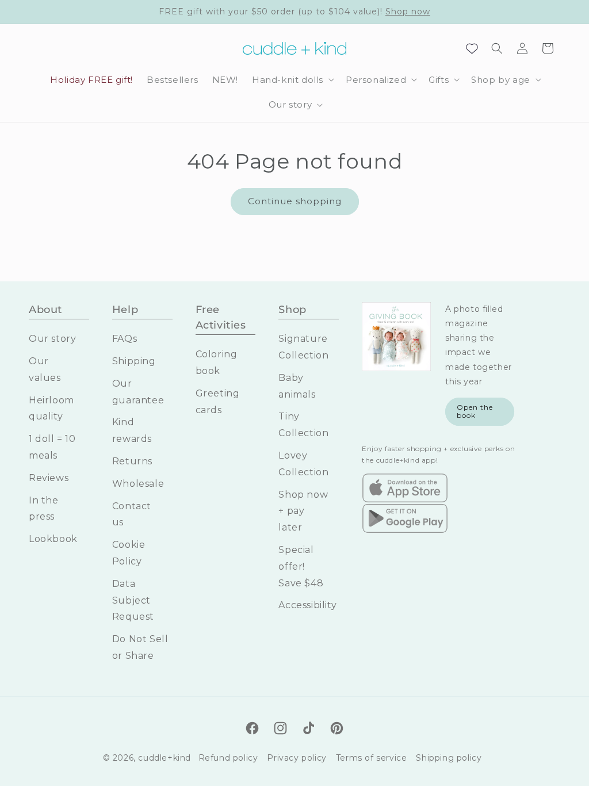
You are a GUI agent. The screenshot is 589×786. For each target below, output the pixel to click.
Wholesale (138, 483)
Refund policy (228, 758)
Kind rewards (132, 430)
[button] (292, 80)
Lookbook (53, 538)
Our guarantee (138, 392)
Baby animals (296, 386)
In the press (44, 508)
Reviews (48, 477)
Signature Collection (303, 347)
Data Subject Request (133, 600)
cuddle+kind (164, 758)
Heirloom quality (51, 408)
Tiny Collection (303, 424)
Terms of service (371, 758)
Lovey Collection (303, 464)
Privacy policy (296, 758)
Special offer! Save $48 (300, 566)
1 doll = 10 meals (52, 447)
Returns (132, 461)
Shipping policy (448, 758)
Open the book (475, 411)
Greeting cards (218, 401)
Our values (45, 369)
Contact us (131, 514)
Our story (52, 338)
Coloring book (217, 362)
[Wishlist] (471, 48)
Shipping (134, 361)
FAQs (124, 338)
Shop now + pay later (303, 511)
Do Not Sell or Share (140, 647)
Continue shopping (295, 201)
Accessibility (307, 605)
